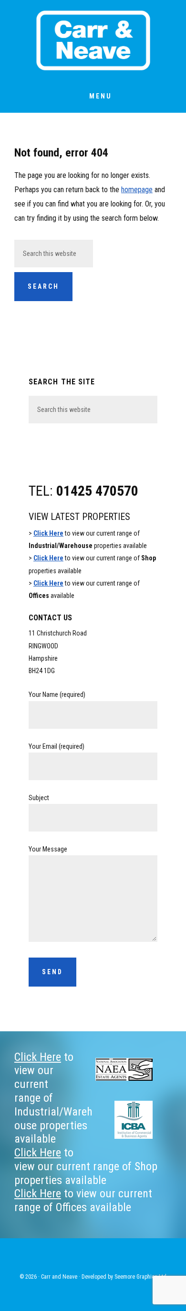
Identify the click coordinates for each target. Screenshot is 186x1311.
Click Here (48, 533)
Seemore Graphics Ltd (140, 1276)
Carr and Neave (93, 40)
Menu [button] (100, 96)
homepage (137, 189)
